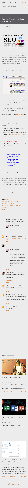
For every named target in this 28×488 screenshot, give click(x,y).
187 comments (10, 434)
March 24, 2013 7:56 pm (17, 219)
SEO (3, 205)
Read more (23, 391)
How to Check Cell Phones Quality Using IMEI (15, 100)
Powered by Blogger (15, 484)
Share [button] (3, 209)
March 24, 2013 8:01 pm (16, 227)
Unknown (8, 294)
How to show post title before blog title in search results (11, 202)
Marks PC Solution (10, 2)
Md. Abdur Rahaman (14, 225)
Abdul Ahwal (8, 236)
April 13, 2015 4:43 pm (13, 306)
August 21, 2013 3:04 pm (17, 285)
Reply (7, 233)
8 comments (9, 391)
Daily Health (9, 280)
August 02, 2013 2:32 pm (17, 272)
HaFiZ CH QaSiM (9, 245)
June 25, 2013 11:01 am (16, 251)
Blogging (8, 199)
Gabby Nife (8, 272)
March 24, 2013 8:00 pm (17, 236)
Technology (8, 285)
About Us (4, 9)
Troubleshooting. (16, 205)
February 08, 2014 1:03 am (16, 294)
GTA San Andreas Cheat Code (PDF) (13, 377)
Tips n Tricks (7, 205)
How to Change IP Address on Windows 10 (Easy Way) (11, 461)
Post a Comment (10, 476)
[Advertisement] (14, 340)
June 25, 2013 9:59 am (19, 245)
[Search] (22, 2)
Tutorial (4, 207)
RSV (7, 306)
